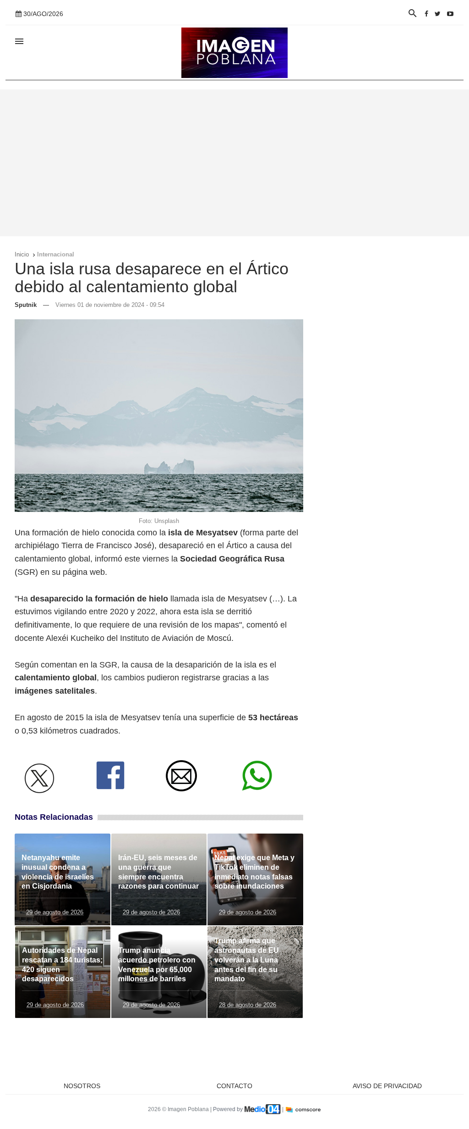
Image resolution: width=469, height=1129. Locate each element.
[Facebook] (426, 14)
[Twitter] (437, 14)
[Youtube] (450, 14)
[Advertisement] (234, 163)
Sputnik (26, 304)
